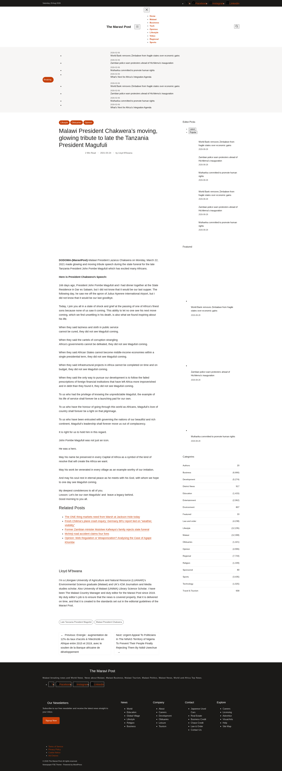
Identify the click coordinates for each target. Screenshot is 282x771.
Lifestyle (64, 122)
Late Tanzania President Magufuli (76, 622)
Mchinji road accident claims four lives (87, 533)
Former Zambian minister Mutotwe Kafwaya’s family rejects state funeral (107, 529)
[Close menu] (147, 9)
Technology (188, 583)
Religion (186, 563)
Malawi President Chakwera (109, 622)
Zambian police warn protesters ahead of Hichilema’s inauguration (141, 63)
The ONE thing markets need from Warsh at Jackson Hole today (102, 516)
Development (189, 479)
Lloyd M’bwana (125, 153)
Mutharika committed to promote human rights (132, 70)
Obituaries (76, 122)
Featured (187, 514)
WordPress (77, 765)
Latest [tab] (192, 129)
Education (187, 493)
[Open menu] (137, 26)
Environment (188, 507)
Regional (187, 556)
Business (187, 472)
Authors (186, 465)
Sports (186, 577)
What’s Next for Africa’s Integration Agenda (130, 77)
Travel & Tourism (190, 591)
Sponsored (188, 570)
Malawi (186, 535)
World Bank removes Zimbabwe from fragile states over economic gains (145, 55)
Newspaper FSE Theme (52, 765)
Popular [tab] (193, 132)
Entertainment (189, 500)
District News (189, 486)
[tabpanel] (211, 161)
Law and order (189, 521)
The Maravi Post (118, 27)
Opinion (88, 122)
